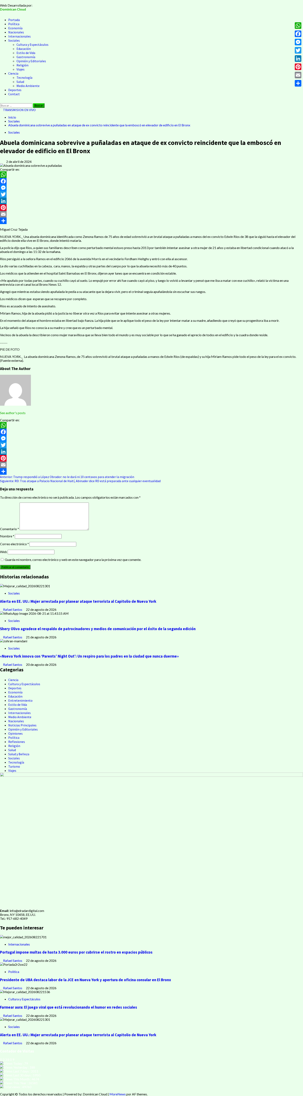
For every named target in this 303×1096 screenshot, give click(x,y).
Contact (14, 94)
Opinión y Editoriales (31, 61)
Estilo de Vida (25, 53)
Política (13, 24)
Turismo (14, 766)
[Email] (151, 214)
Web (3, 552)
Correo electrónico (14, 544)
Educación (23, 49)
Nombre (7, 536)
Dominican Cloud (13, 9)
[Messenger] (151, 187)
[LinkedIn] (151, 201)
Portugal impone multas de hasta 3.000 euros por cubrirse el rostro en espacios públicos (76, 952)
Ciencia (13, 73)
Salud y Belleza (18, 754)
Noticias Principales (22, 725)
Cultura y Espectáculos (32, 44)
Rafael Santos (13, 609)
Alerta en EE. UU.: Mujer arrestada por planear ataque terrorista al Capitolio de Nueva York (78, 601)
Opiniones (15, 733)
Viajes (20, 69)
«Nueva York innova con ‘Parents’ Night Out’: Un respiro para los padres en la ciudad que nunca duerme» (89, 656)
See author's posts (13, 413)
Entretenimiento (20, 700)
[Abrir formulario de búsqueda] (1, 101)
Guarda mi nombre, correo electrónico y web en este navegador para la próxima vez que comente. (73, 560)
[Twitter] (151, 194)
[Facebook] (151, 181)
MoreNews (117, 1094)
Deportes (14, 90)
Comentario (9, 529)
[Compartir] (151, 220)
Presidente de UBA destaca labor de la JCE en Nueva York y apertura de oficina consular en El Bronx (85, 979)
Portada (14, 20)
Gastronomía (25, 57)
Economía (15, 28)
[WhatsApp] (151, 174)
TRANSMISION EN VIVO (19, 110)
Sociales (14, 40)
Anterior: (67, 477)
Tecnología (24, 77)
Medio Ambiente (28, 86)
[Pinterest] (151, 207)
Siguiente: (80, 481)
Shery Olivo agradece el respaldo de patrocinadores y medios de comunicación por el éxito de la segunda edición (98, 628)
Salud (20, 82)
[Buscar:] (16, 105)
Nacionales (16, 32)
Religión (22, 65)
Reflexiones (16, 742)
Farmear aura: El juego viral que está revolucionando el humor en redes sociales (68, 1007)
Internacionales (19, 36)
